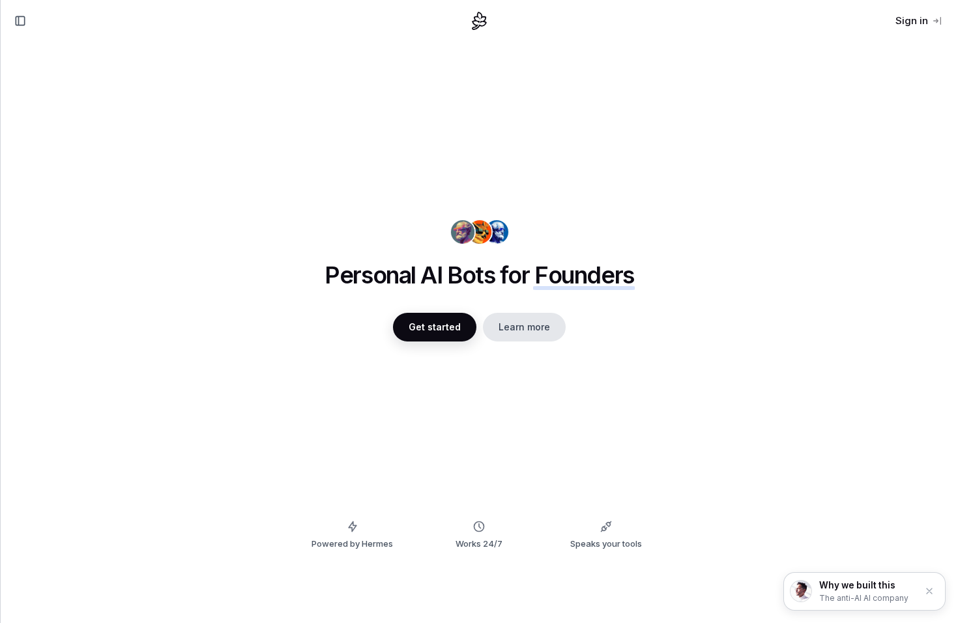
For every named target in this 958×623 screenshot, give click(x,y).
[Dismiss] (929, 591)
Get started (435, 326)
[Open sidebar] (20, 21)
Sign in (911, 20)
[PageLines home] (479, 21)
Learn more (524, 326)
